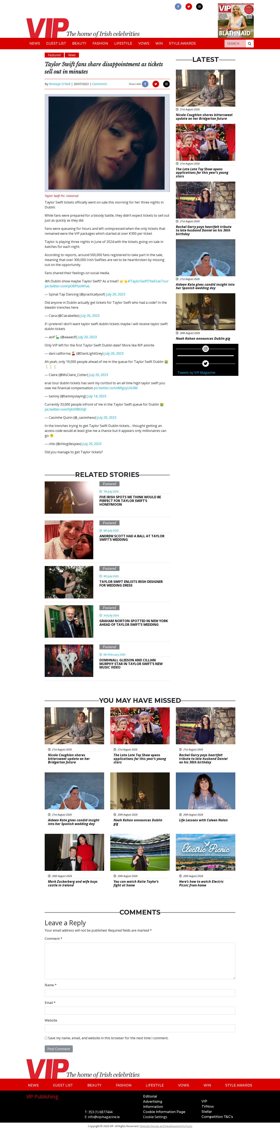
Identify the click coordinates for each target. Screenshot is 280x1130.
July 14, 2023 (96, 396)
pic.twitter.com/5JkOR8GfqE (65, 409)
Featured (109, 484)
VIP (204, 1101)
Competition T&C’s (217, 1117)
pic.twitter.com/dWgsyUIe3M (116, 388)
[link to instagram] (199, 6)
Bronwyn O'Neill (59, 84)
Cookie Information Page (164, 1112)
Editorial (150, 1096)
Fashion (100, 43)
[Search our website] (250, 43)
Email (50, 1002)
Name (51, 985)
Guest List (56, 43)
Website (51, 1020)
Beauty (79, 43)
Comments (99, 84)
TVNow (207, 1106)
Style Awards (182, 43)
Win (159, 43)
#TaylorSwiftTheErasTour (148, 281)
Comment (53, 938)
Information (153, 1107)
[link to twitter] (189, 6)
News (34, 43)
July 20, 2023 (115, 294)
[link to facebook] (178, 6)
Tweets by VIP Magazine (196, 372)
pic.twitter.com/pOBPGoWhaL (67, 286)
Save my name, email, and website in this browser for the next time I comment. (108, 1038)
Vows (143, 43)
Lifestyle (123, 43)
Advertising (152, 1102)
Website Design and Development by (166, 1126)
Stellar (206, 1112)
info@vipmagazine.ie (104, 1117)
